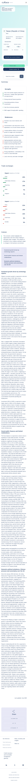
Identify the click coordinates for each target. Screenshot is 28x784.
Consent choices (14, 780)
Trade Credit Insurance (7, 742)
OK (22, 76)
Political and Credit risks (7, 747)
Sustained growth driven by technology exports (11, 250)
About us (17, 743)
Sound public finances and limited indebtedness (13, 256)
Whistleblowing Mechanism (14, 777)
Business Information (6, 744)
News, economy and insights (20, 739)
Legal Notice (13, 772)
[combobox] (12, 77)
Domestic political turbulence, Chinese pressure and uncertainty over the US (13, 263)
